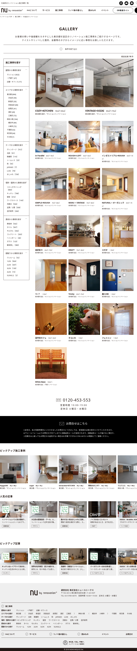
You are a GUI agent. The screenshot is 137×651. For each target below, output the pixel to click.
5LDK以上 (13, 275)
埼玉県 (11, 133)
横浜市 (12, 123)
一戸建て (12, 78)
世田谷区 (13, 105)
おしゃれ (13, 174)
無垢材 (12, 224)
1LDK (12, 261)
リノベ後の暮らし (75, 10)
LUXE (11, 171)
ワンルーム (13, 258)
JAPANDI (12, 167)
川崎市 (12, 126)
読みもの (92, 10)
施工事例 (59, 10)
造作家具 (13, 211)
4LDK (11, 272)
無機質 (12, 157)
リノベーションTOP (6, 17)
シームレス (13, 160)
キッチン (13, 193)
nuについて (32, 10)
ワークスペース (15, 200)
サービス (46, 10)
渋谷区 (12, 98)
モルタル (13, 231)
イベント (105, 10)
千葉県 (11, 130)
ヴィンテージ (15, 149)
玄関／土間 (14, 207)
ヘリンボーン (14, 238)
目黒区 (12, 108)
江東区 (12, 115)
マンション (13, 75)
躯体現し (13, 245)
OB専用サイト (123, 10)
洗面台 (12, 204)
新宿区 (12, 101)
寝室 (12, 197)
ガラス (12, 241)
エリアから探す (7, 613)
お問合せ (129, 634)
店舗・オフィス (14, 82)
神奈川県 (12, 119)
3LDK (12, 268)
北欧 (11, 153)
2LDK (12, 265)
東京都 (11, 94)
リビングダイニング (14, 188)
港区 (11, 112)
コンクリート (15, 234)
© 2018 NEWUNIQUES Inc (73, 649)
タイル (12, 227)
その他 (10, 137)
